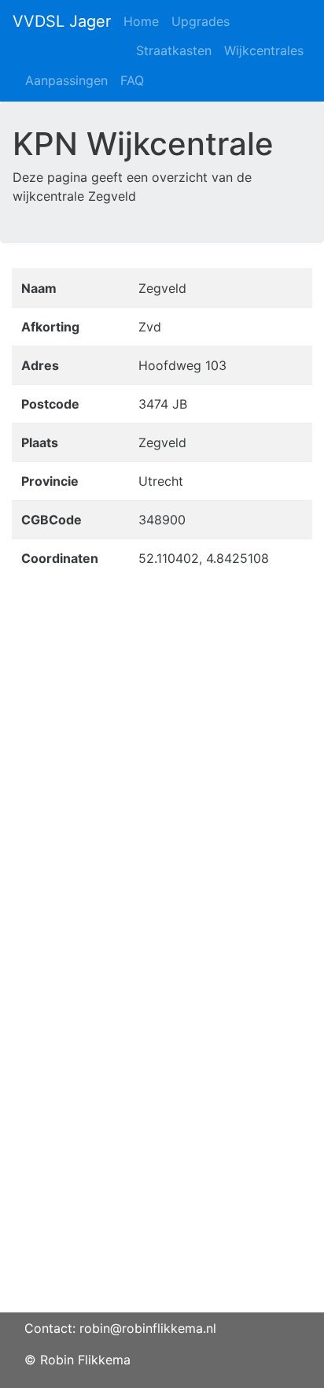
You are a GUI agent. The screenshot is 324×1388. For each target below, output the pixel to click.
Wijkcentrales (264, 50)
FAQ (132, 80)
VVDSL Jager (62, 21)
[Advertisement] (162, 1150)
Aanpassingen (66, 80)
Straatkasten (174, 50)
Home (141, 21)
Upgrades (200, 21)
